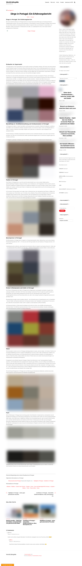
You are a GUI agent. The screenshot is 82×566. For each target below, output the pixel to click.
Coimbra (28, 486)
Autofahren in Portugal (48, 480)
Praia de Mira (33, 488)
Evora (32, 486)
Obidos (24, 488)
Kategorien (61, 218)
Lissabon (52, 486)
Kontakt (62, 2)
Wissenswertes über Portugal (14, 480)
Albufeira (8, 486)
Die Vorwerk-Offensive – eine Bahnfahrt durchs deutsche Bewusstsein (67, 145)
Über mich (53, 2)
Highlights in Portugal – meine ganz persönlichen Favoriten (16, 493)
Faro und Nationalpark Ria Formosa (41, 486)
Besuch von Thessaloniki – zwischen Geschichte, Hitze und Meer (67, 133)
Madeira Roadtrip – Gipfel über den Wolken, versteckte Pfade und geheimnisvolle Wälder (14, 522)
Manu (11, 539)
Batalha (13, 486)
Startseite (47, 2)
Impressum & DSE (69, 2)
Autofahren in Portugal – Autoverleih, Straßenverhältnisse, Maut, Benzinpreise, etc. (44, 494)
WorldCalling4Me (28, 554)
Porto (28, 488)
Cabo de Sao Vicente (20, 486)
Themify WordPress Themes (37, 555)
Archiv (57, 2)
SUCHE (62, 81)
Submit (62, 210)
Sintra (38, 488)
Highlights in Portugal (38, 480)
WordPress (30, 555)
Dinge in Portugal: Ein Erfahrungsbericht (31, 14)
